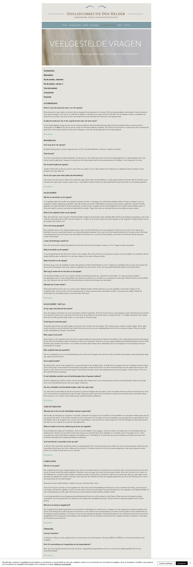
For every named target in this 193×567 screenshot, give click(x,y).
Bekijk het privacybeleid (62, 564)
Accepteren (182, 563)
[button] (75, 25)
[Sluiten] (190, 563)
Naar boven (48, 134)
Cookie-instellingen (166, 563)
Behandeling (48, 75)
